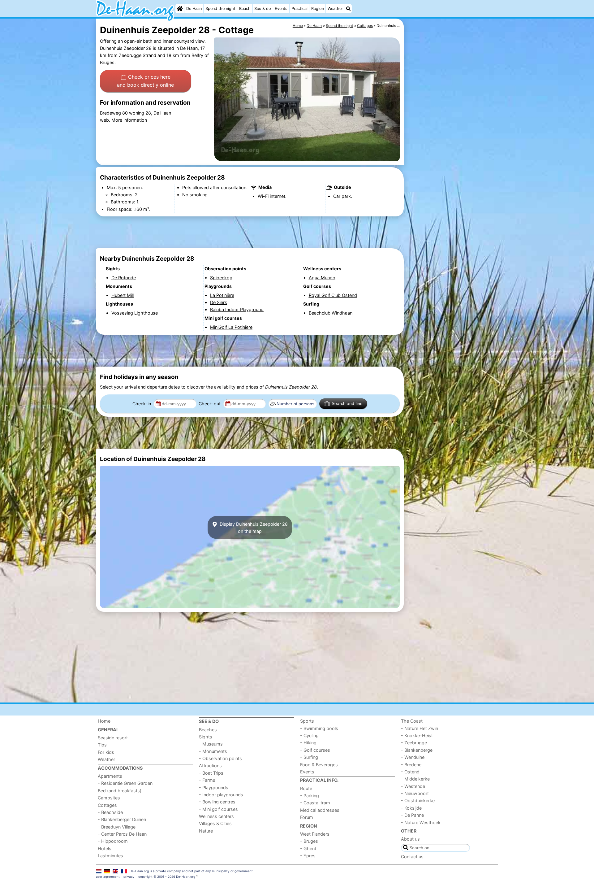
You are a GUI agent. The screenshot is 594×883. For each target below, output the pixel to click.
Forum (306, 817)
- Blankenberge (417, 750)
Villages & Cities (215, 823)
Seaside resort (113, 737)
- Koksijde (411, 808)
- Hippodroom (113, 841)
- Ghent (308, 848)
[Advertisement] (451, 161)
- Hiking (308, 742)
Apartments (110, 776)
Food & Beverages (319, 764)
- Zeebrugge (414, 742)
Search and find (347, 403)
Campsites (109, 797)
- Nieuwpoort (415, 793)
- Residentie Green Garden (125, 783)
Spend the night (220, 8)
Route (306, 788)
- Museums (211, 743)
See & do (262, 8)
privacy (129, 876)
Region (317, 8)
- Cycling (309, 735)
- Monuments (213, 751)
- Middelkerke (415, 778)
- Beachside (110, 812)
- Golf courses (315, 750)
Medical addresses (319, 810)
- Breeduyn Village (117, 826)
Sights (205, 736)
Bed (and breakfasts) (119, 790)
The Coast (412, 721)
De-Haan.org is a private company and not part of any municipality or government (191, 871)
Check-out (210, 403)
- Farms (207, 780)
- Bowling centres (217, 801)
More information (129, 120)
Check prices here (145, 81)
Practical (299, 8)
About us (410, 839)
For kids (106, 752)
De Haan (194, 8)
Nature (206, 830)
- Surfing (309, 757)
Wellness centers (216, 816)
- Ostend (410, 771)
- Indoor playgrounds (221, 794)
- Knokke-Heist (417, 735)
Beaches (208, 729)
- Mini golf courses (218, 809)
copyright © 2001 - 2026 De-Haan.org (166, 876)
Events (281, 8)
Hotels (104, 848)
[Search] (348, 8)
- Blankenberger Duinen (122, 819)
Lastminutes (110, 855)
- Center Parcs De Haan (122, 834)
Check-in (142, 403)
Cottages (107, 805)
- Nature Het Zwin (419, 728)
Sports (307, 721)
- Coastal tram (315, 802)
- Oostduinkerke (418, 800)
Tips (102, 744)
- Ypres (308, 855)
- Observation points (220, 758)
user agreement (108, 876)
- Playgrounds (213, 787)
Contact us (412, 856)
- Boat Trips (211, 773)
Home (104, 721)
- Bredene (411, 764)
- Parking (309, 795)
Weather (335, 8)
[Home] (179, 8)
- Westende (413, 786)
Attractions (210, 765)
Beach (245, 8)
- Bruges (309, 841)
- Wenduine (412, 757)
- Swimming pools (319, 728)
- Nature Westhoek (421, 822)
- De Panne (412, 815)
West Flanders (314, 834)
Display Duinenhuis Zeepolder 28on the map (253, 527)
